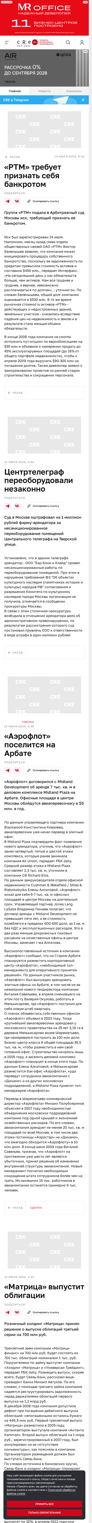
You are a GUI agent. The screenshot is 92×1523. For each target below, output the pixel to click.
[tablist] (44, 91)
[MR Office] (44, 18)
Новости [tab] (44, 91)
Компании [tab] (74, 91)
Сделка (28, 721)
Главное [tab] (15, 91)
